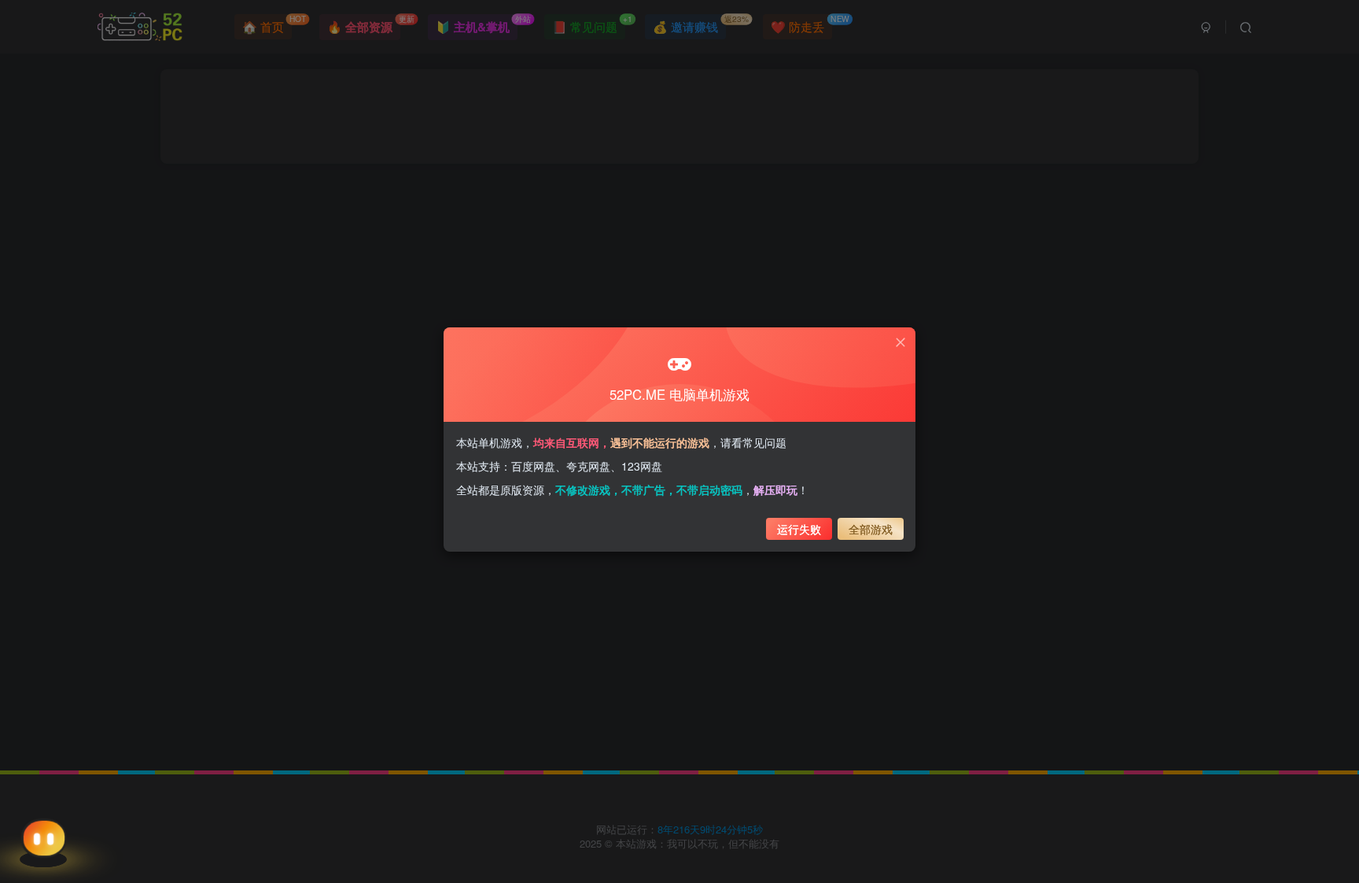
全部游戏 (871, 529)
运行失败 (799, 529)
